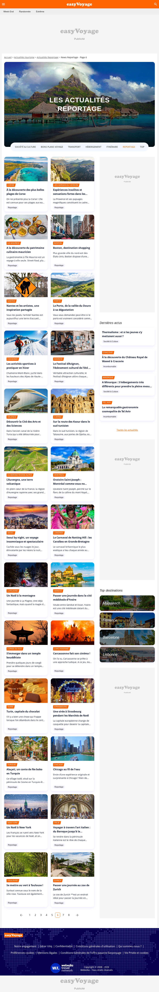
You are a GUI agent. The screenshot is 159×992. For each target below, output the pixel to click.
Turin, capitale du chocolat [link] (23, 711)
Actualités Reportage (47, 57)
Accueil (8, 57)
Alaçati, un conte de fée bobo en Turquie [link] (24, 771)
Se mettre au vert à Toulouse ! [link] (25, 885)
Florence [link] (110, 620)
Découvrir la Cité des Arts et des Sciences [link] (24, 423)
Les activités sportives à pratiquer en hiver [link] (21, 366)
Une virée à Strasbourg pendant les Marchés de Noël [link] (71, 713)
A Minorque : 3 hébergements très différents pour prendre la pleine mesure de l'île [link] (127, 386)
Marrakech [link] (111, 603)
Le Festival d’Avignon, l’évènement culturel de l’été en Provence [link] (72, 368)
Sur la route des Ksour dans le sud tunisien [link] (71, 423)
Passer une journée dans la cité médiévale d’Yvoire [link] (72, 597)
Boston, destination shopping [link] (71, 248)
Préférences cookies (22, 953)
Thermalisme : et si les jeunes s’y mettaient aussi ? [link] (122, 334)
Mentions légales (47, 953)
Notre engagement (25, 946)
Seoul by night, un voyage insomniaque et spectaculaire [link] (25, 539)
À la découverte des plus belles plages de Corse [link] (25, 192)
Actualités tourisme (24, 57)
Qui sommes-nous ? (129, 946)
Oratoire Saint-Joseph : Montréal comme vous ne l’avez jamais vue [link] (69, 483)
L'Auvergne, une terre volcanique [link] (20, 481)
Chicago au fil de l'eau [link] (66, 769)
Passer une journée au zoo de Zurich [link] (71, 887)
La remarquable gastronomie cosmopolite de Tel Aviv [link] (120, 409)
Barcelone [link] (111, 637)
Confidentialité (64, 946)
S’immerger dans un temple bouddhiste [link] (24, 655)
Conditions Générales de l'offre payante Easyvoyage (91, 953)
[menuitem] (8, 11)
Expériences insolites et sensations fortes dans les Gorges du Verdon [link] (69, 194)
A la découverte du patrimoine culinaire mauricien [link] (25, 250)
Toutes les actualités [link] (127, 429)
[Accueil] (79, 4)
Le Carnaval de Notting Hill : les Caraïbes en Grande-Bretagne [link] (72, 539)
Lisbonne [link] (110, 654)
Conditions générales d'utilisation (95, 946)
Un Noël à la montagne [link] (21, 595)
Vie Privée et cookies (136, 953)
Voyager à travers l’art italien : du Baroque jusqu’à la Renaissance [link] (71, 831)
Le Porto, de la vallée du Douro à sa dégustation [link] (72, 307)
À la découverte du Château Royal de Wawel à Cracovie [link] (124, 359)
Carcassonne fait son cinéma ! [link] (71, 653)
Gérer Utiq (46, 946)
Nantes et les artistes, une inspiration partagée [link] (23, 307)
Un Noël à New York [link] (19, 827)
